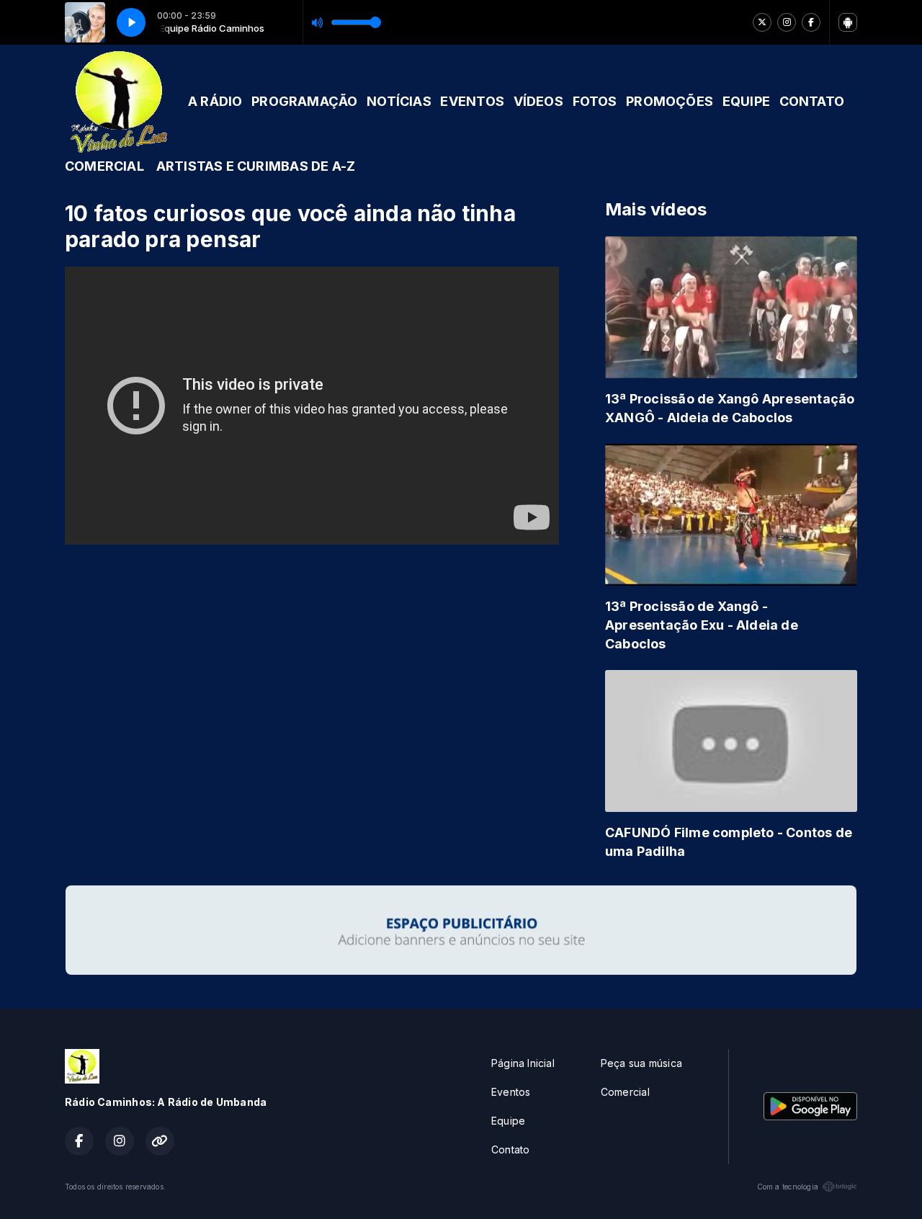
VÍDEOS (538, 101)
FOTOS (595, 101)
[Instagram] (786, 22)
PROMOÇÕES (669, 101)
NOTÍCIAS (399, 101)
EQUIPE (746, 101)
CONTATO (811, 101)
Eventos (510, 1092)
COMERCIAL (104, 166)
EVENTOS (471, 101)
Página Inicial (523, 1063)
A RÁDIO (215, 101)
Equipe (508, 1121)
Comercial (625, 1092)
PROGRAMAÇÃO (304, 101)
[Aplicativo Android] (847, 22)
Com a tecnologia (787, 1186)
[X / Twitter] (762, 22)
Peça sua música (641, 1063)
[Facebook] (811, 22)
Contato (510, 1149)
